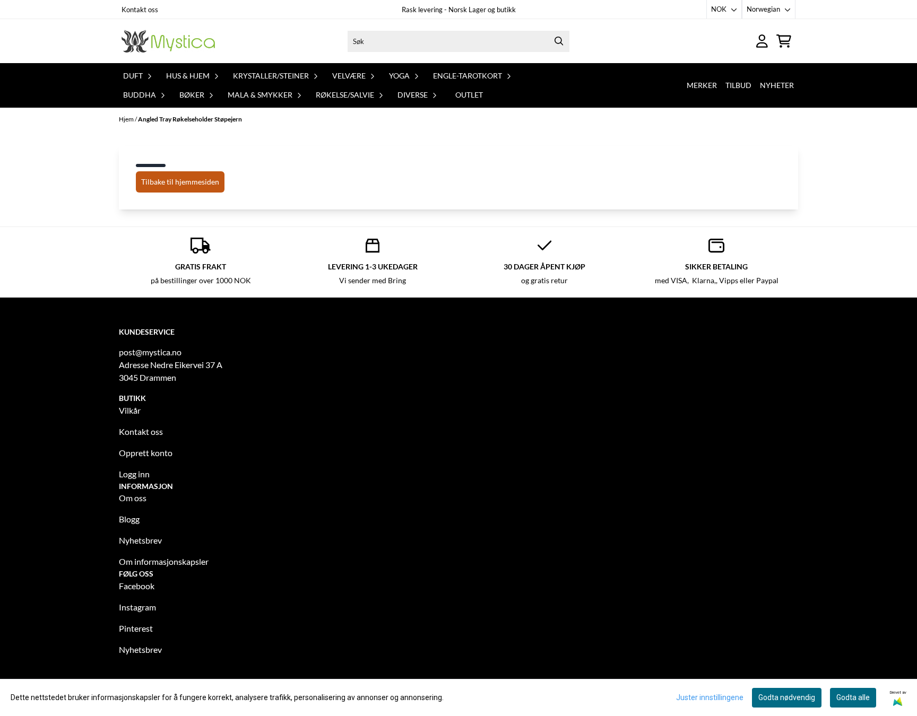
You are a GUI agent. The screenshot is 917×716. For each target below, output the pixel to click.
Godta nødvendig (786, 697)
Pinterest (136, 628)
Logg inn (134, 474)
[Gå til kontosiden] (762, 41)
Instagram (137, 607)
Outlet (469, 94)
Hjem (127, 119)
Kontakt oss (140, 9)
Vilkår (130, 410)
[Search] (558, 41)
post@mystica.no (150, 352)
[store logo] (168, 41)
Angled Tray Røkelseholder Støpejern (190, 119)
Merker (702, 85)
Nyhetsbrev (140, 540)
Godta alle (853, 697)
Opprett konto (145, 453)
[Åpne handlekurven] (783, 41)
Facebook (136, 586)
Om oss (132, 498)
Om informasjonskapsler (164, 561)
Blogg (129, 519)
